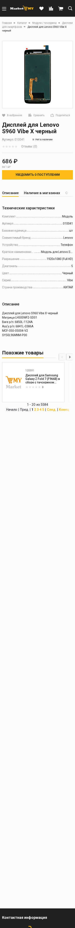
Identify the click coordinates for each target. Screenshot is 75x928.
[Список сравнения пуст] (51, 8)
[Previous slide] (62, 357)
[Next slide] (70, 357)
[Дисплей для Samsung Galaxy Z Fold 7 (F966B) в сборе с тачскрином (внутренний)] (13, 382)
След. (51, 410)
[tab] (10, 193)
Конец (64, 410)
